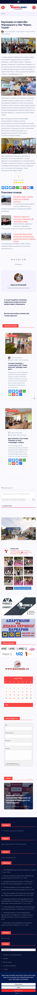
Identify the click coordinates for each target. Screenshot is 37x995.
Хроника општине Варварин (12, 955)
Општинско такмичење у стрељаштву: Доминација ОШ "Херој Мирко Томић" (23, 219)
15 (26, 691)
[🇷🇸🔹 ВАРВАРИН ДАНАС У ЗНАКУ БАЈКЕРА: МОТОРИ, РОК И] (8, 561)
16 (31, 691)
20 (18, 695)
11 (10, 691)
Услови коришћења (9, 965)
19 (14, 695)
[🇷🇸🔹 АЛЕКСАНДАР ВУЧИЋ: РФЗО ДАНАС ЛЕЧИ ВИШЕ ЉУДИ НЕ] (18, 580)
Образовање (20, 31)
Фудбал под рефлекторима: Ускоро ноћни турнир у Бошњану (18, 800)
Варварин (19, 264)
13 (18, 691)
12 (14, 691)
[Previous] (28, 778)
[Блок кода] (18, 499)
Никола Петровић (10, 31)
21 (22, 695)
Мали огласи (7, 962)
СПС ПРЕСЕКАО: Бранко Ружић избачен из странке (19, 870)
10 (6, 691)
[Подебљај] (3, 499)
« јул (6, 705)
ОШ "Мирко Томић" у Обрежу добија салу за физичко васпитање (23, 199)
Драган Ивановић (17, 433)
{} (22, 499)
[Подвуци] (7, 499)
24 (6, 698)
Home (3, 13)
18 (10, 695)
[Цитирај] (16, 499)
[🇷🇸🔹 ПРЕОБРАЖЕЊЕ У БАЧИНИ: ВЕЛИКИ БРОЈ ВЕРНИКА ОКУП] (28, 580)
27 (18, 698)
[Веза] (20, 499)
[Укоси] (5, 499)
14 (22, 691)
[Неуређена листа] (14, 499)
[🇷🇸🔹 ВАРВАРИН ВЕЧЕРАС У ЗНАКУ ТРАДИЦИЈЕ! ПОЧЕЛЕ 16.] (28, 561)
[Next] (31, 778)
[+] (25, 499)
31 (6, 701)
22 (26, 695)
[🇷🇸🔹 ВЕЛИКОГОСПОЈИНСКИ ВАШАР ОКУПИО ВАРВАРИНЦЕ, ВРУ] (18, 561)
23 (31, 695)
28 (22, 698)
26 (14, 698)
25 (10, 698)
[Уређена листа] (12, 499)
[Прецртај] (9, 499)
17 (6, 695)
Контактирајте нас (12, 763)
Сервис (5, 958)
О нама (5, 969)
